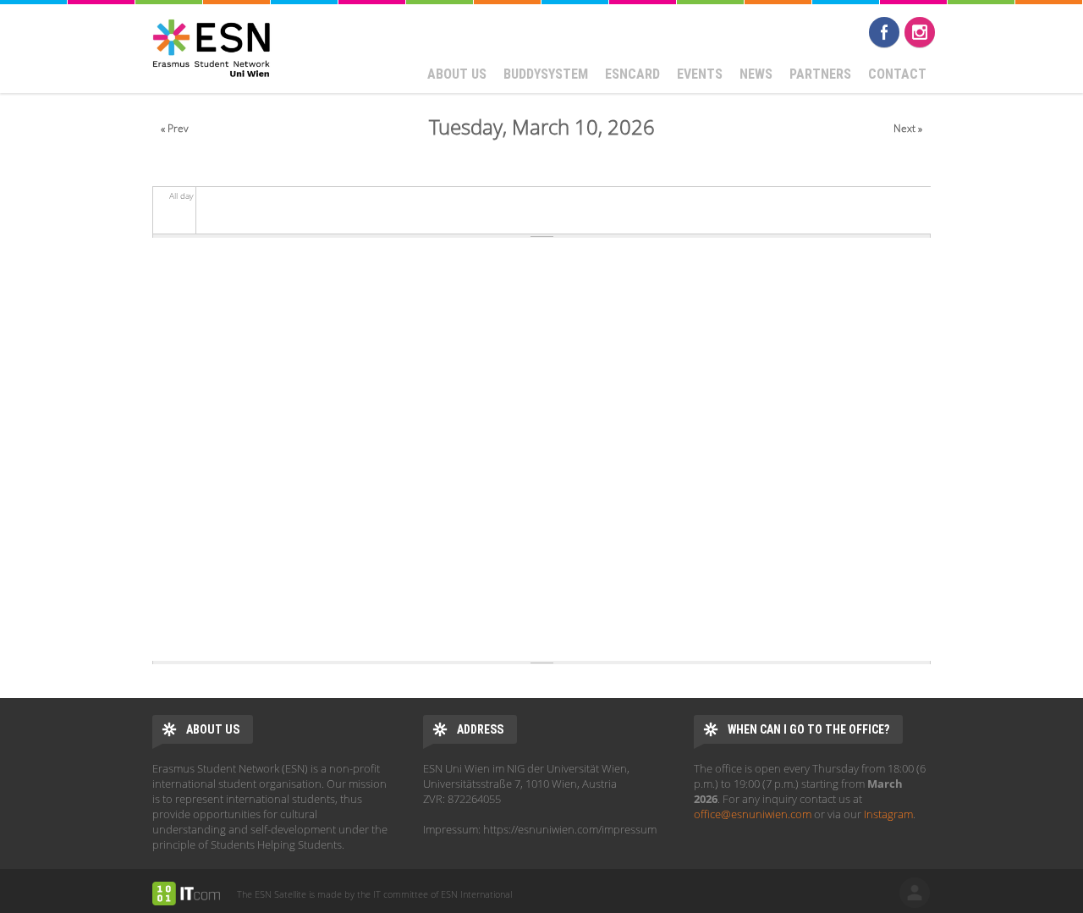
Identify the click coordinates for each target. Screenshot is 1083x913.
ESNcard (632, 74)
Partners (820, 74)
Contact (897, 74)
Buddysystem (545, 74)
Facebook (884, 32)
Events (700, 74)
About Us (457, 74)
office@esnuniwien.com (752, 814)
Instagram (919, 32)
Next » (907, 128)
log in (914, 892)
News (755, 74)
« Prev (175, 128)
